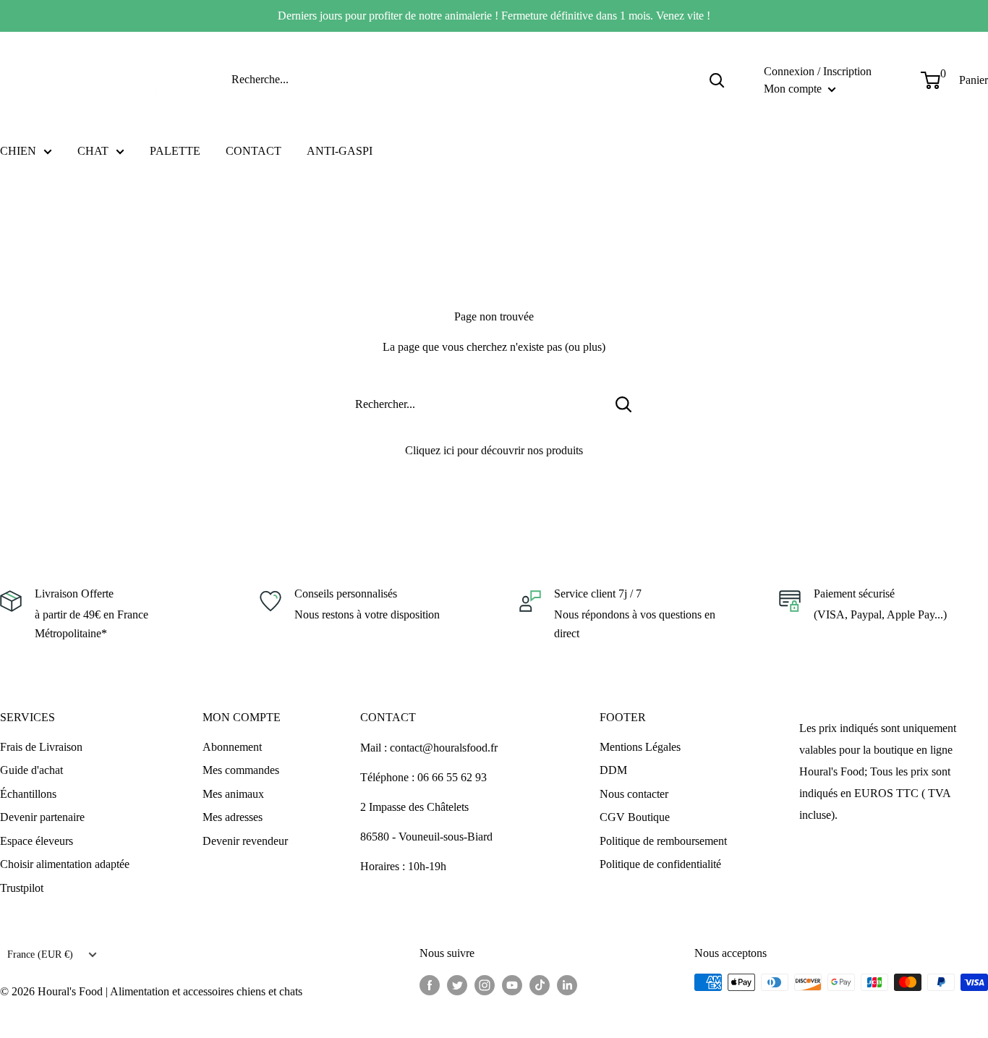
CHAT (92, 151)
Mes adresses (233, 817)
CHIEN (18, 151)
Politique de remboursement (663, 841)
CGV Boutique (635, 817)
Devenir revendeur (245, 841)
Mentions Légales (640, 747)
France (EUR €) (40, 954)
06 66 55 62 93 (452, 777)
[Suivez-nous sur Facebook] (430, 984)
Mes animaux (233, 794)
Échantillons (28, 794)
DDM (613, 770)
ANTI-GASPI (339, 151)
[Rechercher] (717, 79)
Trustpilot (21, 888)
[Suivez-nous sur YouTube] (512, 984)
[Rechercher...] (623, 404)
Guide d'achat (31, 770)
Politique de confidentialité (660, 864)
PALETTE (175, 151)
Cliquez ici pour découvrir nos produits (494, 450)
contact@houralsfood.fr (444, 747)
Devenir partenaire (42, 817)
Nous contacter (634, 794)
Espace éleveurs (36, 841)
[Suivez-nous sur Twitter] (457, 984)
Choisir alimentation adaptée (64, 864)
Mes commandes (241, 770)
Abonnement (232, 747)
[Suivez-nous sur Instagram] (484, 984)
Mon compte (794, 88)
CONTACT (253, 151)
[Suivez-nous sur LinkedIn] (567, 984)
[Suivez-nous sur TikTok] (539, 984)
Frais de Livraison (41, 747)
